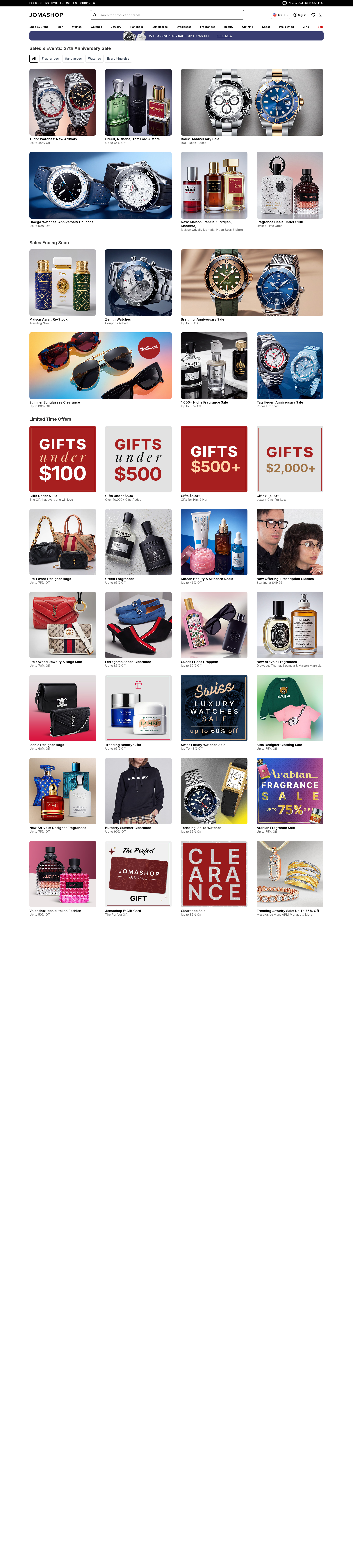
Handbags (137, 26)
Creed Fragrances (120, 579)
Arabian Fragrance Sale (276, 828)
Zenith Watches (118, 319)
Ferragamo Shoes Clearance (128, 662)
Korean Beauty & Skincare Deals (207, 579)
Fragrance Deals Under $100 (280, 222)
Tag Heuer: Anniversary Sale (280, 402)
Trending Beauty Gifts (123, 745)
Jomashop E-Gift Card (123, 911)
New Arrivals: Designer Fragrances (57, 828)
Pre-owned (286, 26)
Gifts (306, 26)
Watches (96, 26)
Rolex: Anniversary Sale (200, 139)
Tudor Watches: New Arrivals (53, 139)
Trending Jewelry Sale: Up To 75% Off (288, 911)
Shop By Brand (39, 26)
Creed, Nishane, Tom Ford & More (132, 139)
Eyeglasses (184, 26)
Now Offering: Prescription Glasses (285, 579)
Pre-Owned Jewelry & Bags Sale (55, 662)
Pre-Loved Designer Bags (50, 579)
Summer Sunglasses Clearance (54, 402)
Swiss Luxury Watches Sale (203, 745)
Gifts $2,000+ (268, 496)
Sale (321, 26)
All (34, 58)
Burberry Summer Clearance (128, 828)
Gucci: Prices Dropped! (199, 662)
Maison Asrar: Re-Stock (48, 319)
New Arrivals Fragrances (277, 662)
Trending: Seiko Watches (201, 828)
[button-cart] (320, 15)
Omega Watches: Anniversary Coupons (61, 222)
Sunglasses (160, 26)
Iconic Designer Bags (46, 745)
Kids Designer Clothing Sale (279, 745)
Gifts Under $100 (43, 496)
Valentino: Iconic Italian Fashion (55, 911)
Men (60, 26)
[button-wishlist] (313, 15)
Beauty (228, 26)
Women (77, 26)
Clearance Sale (193, 911)
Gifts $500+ (190, 496)
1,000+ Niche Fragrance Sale (204, 402)
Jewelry (116, 26)
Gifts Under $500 (119, 496)
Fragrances (207, 26)
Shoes (266, 26)
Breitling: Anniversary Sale (202, 319)
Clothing (247, 26)
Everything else (118, 58)
